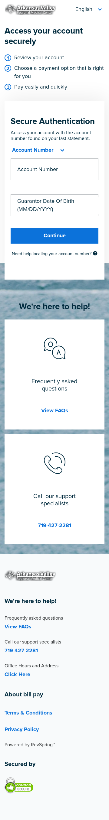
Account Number (37, 169)
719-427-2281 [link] (54, 525)
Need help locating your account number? (52, 254)
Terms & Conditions (28, 713)
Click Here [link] (17, 674)
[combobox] (37, 150)
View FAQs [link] (54, 410)
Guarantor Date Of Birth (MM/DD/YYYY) (45, 205)
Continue (55, 235)
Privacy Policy (22, 729)
